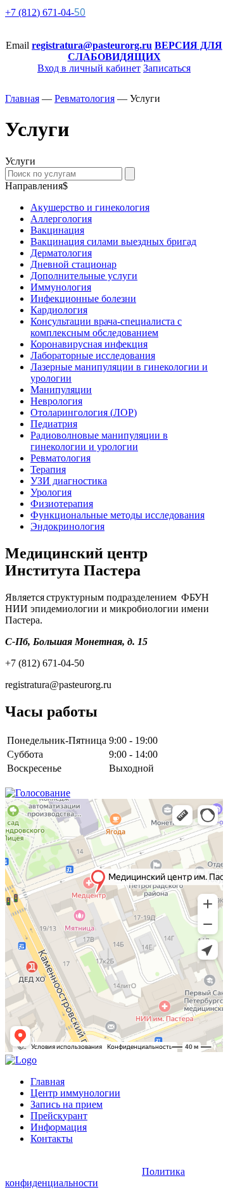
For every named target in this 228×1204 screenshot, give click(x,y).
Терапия (48, 469)
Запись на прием (66, 1104)
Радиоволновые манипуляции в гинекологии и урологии (99, 441)
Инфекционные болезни (83, 298)
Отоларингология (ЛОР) (83, 412)
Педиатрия (53, 423)
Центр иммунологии (75, 1093)
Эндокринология (67, 526)
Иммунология (60, 287)
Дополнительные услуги (83, 275)
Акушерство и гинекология (89, 207)
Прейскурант (58, 1115)
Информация (58, 1127)
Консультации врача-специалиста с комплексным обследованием (106, 327)
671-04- (45, 12)
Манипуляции (61, 389)
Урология (51, 492)
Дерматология (61, 253)
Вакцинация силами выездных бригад (113, 241)
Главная (47, 1081)
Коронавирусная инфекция (89, 344)
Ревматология (60, 458)
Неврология (56, 401)
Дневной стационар (73, 264)
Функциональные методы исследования (117, 515)
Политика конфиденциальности (95, 1177)
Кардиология (58, 309)
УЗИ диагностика (68, 480)
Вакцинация (57, 230)
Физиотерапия (61, 503)
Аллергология (61, 218)
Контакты (51, 1138)
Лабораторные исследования (92, 355)
